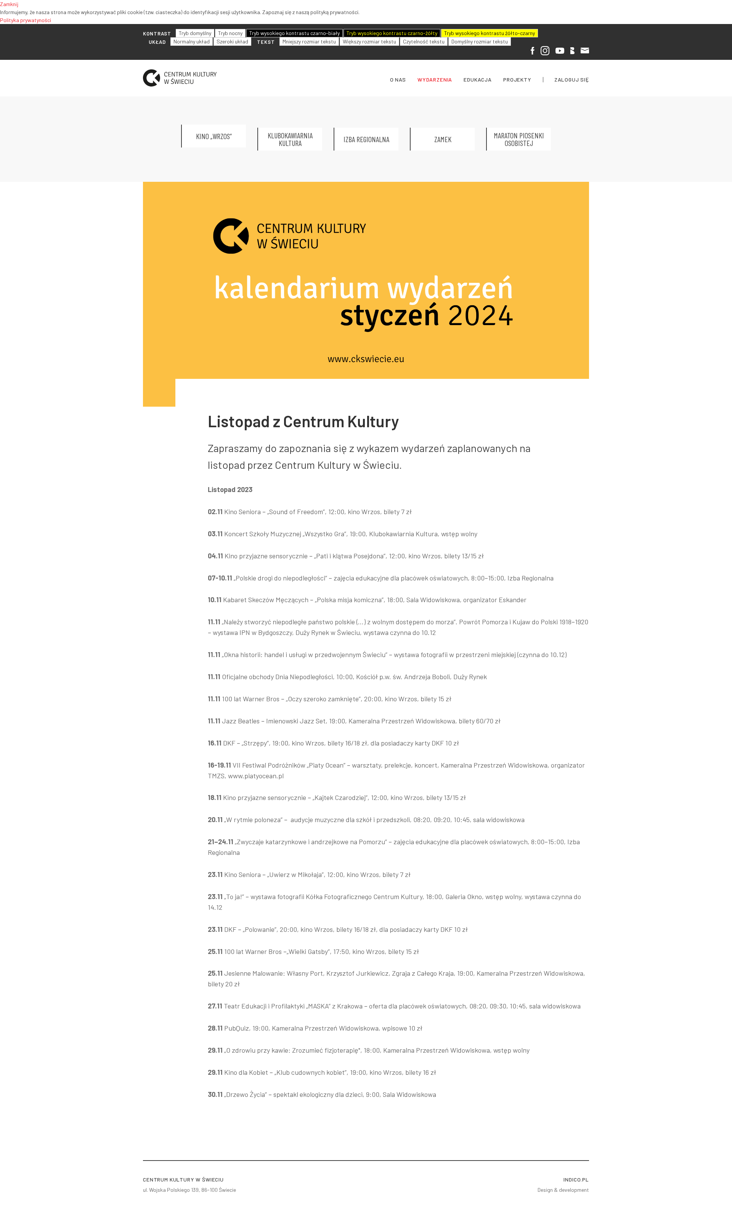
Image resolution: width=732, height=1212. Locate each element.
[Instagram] (545, 50)
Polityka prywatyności (25, 20)
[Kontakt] (585, 50)
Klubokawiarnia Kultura (290, 139)
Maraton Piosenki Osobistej (519, 139)
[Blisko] (572, 50)
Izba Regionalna (366, 139)
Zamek (442, 139)
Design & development (563, 1189)
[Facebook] (533, 50)
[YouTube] (559, 50)
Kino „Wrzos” (214, 136)
